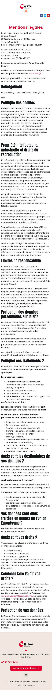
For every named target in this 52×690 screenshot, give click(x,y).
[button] (26, 11)
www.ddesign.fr (36, 73)
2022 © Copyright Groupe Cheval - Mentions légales (26, 681)
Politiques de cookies (26, 685)
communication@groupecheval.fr (18, 596)
